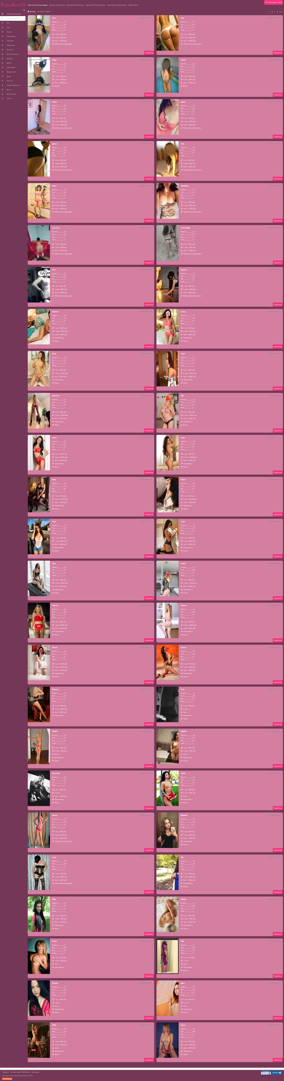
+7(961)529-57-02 (145, 18)
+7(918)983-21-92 (274, 1025)
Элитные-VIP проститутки (95, 5)
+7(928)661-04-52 (274, 396)
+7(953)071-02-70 (274, 689)
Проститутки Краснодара (37, 5)
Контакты (35, 1072)
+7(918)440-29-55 (274, 605)
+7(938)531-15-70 (145, 521)
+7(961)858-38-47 (274, 521)
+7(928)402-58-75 (145, 689)
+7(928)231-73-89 (274, 815)
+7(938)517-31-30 (145, 647)
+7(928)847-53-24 (145, 312)
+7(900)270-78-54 (145, 857)
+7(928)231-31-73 (145, 899)
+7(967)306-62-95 (274, 18)
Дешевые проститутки (75, 5)
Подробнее (149, 53)
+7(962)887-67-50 (274, 647)
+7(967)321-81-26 (145, 479)
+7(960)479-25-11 (145, 815)
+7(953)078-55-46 (145, 983)
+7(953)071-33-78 (274, 983)
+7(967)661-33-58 (274, 354)
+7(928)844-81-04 (274, 899)
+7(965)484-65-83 (274, 479)
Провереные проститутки (117, 5)
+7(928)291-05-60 (145, 438)
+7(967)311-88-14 (145, 102)
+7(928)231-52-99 (274, 857)
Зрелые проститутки (57, 5)
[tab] (32, 11)
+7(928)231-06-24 (145, 773)
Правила (5, 1072)
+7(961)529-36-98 (274, 228)
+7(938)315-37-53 (145, 396)
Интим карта (133, 5)
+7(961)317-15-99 (145, 563)
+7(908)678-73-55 (145, 941)
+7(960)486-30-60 (274, 563)
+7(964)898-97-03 (145, 354)
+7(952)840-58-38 (274, 941)
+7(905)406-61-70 (274, 312)
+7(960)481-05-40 (145, 605)
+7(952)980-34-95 (274, 60)
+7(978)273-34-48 (145, 731)
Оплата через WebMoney (20, 1072)
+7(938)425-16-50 (274, 438)
